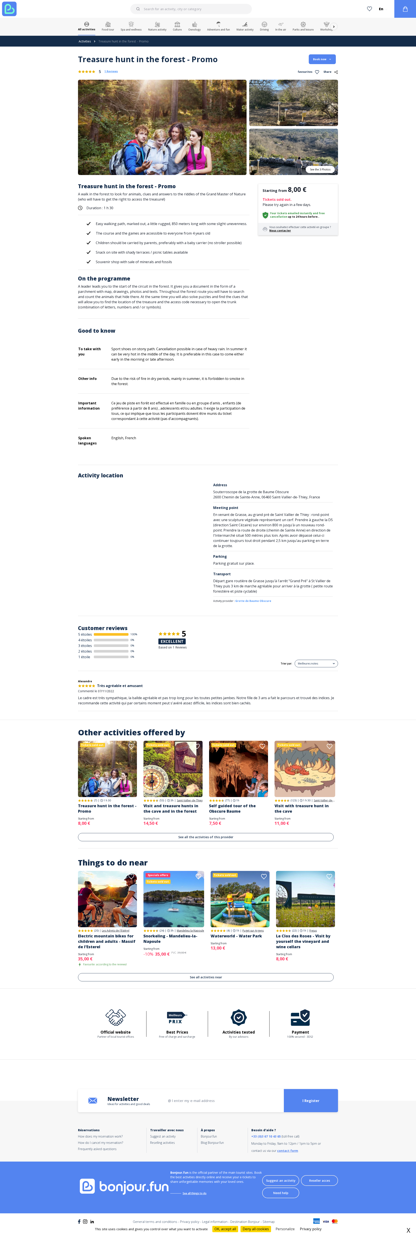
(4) (228, 930)
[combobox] (191, 9)
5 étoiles (85, 634)
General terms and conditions (155, 1221)
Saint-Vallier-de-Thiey (190, 800)
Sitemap (269, 1221)
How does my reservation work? (100, 1136)
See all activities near (206, 977)
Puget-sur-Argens (253, 930)
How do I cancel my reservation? (100, 1143)
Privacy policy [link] (311, 1229)
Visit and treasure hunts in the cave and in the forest (170, 808)
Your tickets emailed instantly (291, 213)
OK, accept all (225, 1229)
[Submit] (139, 9)
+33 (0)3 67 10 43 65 (266, 1136)
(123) (294, 800)
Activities (85, 41)
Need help (280, 1193)
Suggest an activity (163, 1136)
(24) (161, 930)
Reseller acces (319, 1180)
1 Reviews (111, 71)
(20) (96, 930)
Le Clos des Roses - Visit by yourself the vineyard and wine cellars (303, 941)
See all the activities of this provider (205, 837)
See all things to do (194, 1193)
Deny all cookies (256, 1229)
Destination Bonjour (245, 1221)
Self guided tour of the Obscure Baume (232, 808)
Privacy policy (189, 1221)
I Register (310, 1100)
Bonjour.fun (209, 1136)
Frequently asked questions (97, 1149)
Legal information (215, 1221)
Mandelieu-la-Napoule (190, 930)
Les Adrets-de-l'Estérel (115, 930)
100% (133, 634)
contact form (287, 1151)
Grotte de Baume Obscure (253, 601)
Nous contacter (280, 230)
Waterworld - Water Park (236, 935)
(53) (161, 800)
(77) (227, 800)
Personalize (285, 1229)
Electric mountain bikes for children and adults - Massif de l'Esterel (106, 941)
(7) (95, 800)
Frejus (313, 930)
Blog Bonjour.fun (212, 1143)
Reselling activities (162, 1143)
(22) (294, 930)
